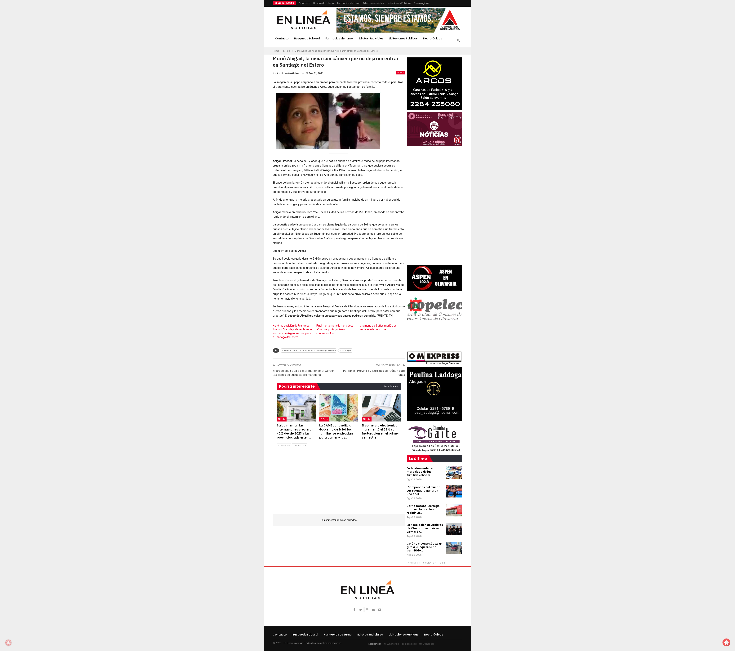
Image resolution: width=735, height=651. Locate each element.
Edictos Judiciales (373, 3)
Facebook (410, 643)
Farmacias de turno (348, 3)
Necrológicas (421, 3)
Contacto (304, 3)
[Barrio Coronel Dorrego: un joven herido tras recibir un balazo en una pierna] (454, 510)
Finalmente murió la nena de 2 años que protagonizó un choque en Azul (334, 329)
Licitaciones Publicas (399, 3)
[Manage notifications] (8, 643)
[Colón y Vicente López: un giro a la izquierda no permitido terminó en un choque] (454, 548)
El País (400, 72)
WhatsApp (393, 643)
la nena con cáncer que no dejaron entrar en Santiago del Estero (309, 350)
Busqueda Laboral (323, 3)
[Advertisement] (249, 57)
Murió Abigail (345, 350)
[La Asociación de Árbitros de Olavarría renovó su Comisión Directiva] (454, 529)
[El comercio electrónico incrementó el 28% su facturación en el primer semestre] (381, 407)
